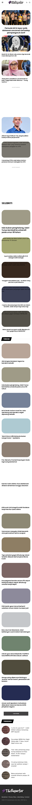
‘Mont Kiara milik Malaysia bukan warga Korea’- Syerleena (14, 437)
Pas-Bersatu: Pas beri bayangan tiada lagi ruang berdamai (16, 461)
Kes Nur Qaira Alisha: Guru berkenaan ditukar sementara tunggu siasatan (15, 485)
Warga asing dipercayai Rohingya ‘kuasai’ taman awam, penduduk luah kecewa (16, 679)
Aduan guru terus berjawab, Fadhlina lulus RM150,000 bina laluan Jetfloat (15, 655)
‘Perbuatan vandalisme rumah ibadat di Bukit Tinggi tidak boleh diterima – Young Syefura (15, 80)
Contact (27, 797)
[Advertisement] (16, 100)
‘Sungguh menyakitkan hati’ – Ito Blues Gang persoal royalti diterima (16, 281)
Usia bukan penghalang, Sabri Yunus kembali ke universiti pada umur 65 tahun (15, 230)
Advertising (20, 797)
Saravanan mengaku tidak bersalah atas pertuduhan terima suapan (15, 532)
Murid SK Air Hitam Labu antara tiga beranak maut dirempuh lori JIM (16, 55)
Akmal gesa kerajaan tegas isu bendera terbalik (13, 362)
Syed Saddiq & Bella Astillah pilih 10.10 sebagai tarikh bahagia (16, 257)
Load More (16, 713)
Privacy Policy (12, 797)
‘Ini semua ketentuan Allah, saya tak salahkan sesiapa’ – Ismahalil (20, 764)
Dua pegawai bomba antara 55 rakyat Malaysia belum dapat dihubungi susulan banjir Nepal (16, 582)
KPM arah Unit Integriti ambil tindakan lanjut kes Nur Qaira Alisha (15, 508)
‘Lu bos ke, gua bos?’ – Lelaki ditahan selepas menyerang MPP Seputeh (20, 730)
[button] (2, 2)
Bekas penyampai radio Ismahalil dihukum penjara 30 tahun (20, 775)
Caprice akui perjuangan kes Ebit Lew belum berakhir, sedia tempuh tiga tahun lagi (16, 306)
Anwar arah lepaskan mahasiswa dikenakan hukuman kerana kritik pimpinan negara (14, 705)
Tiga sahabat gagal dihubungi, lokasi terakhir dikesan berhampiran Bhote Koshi (15, 557)
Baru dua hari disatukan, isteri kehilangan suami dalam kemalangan (16, 631)
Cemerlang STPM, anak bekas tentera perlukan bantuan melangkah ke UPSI (14, 161)
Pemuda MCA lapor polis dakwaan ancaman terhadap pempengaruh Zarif (16, 30)
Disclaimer (5, 797)
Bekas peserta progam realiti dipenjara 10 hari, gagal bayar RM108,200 (16, 330)
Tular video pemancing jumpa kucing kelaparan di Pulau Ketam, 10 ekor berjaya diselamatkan (20, 752)
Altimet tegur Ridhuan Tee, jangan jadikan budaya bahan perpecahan (15, 136)
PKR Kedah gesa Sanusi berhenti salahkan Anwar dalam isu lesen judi (15, 607)
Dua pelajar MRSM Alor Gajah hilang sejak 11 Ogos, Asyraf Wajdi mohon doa (20, 741)
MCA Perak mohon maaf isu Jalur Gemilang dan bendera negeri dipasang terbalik (14, 412)
